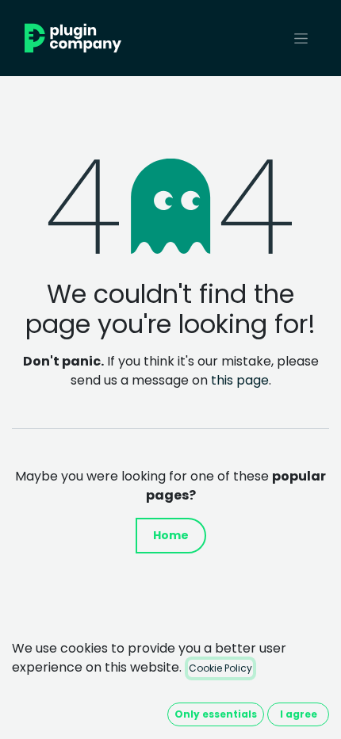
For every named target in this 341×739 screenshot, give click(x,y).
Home (171, 535)
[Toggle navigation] (300, 38)
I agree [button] (298, 714)
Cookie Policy (220, 668)
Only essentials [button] (215, 714)
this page (240, 380)
